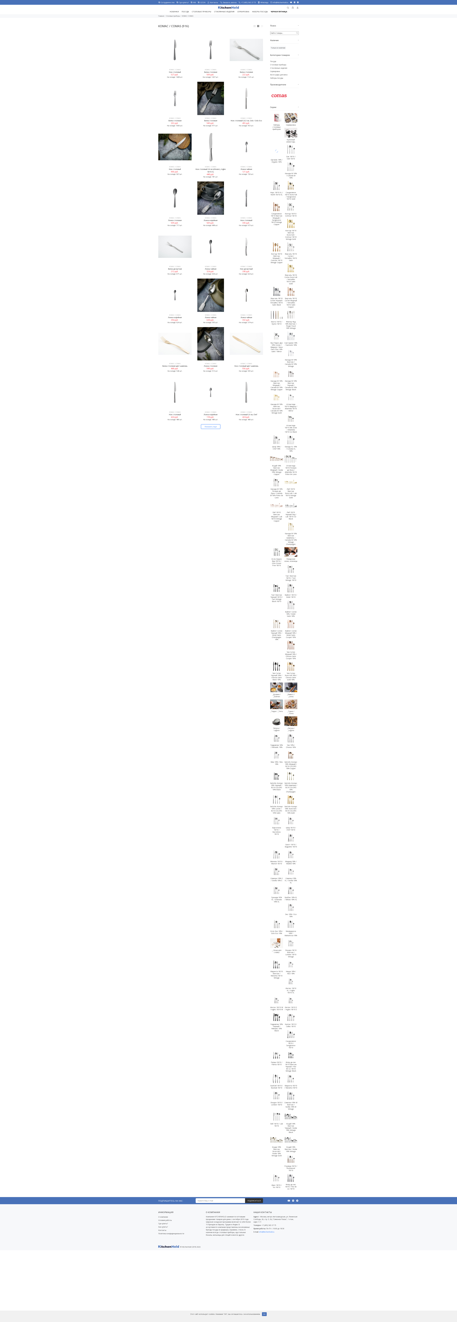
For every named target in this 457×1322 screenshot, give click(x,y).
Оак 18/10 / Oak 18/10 (291, 157)
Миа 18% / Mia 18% (277, 763)
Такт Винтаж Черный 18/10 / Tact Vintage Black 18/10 (277, 598)
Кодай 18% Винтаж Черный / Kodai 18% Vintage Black (291, 1128)
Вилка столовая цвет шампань (174, 366)
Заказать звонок (230, 2)
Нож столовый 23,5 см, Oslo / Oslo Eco (246, 120)
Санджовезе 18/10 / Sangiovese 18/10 (291, 1044)
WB (194, 2)
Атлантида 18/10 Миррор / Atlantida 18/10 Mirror (291, 407)
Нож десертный (246, 269)
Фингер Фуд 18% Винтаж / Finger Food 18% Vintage (291, 325)
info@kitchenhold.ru (280, 2)
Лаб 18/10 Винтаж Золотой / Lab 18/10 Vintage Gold (291, 493)
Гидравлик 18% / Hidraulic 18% (276, 746)
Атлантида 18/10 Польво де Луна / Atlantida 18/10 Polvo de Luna (291, 470)
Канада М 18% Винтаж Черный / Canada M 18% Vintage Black (291, 385)
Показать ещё (211, 427)
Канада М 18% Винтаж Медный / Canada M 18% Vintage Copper (277, 385)
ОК (264, 1314)
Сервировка (243, 11)
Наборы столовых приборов (277, 127)
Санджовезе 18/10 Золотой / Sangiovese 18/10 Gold (291, 195)
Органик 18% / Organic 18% (277, 161)
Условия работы (165, 1220)
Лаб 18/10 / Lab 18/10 (276, 1125)
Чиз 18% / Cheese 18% (291, 746)
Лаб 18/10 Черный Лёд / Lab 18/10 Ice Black (291, 515)
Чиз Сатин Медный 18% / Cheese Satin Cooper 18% (291, 655)
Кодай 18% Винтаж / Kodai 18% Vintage (291, 1149)
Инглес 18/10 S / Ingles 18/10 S (291, 1008)
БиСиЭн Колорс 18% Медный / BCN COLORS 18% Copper (291, 765)
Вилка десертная (175, 269)
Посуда (185, 11)
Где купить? (184, 2)
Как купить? (163, 1227)
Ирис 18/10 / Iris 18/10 (276, 1186)
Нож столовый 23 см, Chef (246, 414)
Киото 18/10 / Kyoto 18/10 (276, 323)
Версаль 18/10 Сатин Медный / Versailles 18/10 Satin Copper (291, 302)
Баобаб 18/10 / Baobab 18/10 (276, 1086)
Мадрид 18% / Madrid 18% (291, 862)
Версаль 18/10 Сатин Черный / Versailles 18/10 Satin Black (276, 301)
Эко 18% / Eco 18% (291, 915)
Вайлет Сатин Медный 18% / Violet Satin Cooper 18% (291, 634)
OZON (202, 2)
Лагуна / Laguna (276, 729)
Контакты (214, 2)
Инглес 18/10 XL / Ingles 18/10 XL (291, 990)
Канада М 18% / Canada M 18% (291, 175)
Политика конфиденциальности (171, 1233)
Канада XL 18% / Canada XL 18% (291, 449)
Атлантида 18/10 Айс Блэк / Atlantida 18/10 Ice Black (291, 428)
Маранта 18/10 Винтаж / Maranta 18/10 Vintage (276, 974)
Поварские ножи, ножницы (290, 560)
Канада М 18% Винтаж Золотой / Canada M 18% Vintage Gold (277, 408)
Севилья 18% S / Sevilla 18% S (277, 879)
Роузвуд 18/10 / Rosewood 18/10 (290, 1168)
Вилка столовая (210, 72)
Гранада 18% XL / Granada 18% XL (276, 899)
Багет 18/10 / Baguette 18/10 (291, 845)
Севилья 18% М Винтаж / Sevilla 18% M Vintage (290, 1105)
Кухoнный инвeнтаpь (290, 141)
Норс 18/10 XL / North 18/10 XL (276, 193)
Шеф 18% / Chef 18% (276, 448)
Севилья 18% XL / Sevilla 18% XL (291, 880)
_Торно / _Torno (290, 712)
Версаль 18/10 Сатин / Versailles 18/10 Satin (291, 257)
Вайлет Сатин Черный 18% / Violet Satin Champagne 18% (276, 635)
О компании (163, 1217)
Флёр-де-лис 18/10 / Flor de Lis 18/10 (291, 1186)
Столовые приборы (201, 11)
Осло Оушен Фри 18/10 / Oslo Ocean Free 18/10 (276, 562)
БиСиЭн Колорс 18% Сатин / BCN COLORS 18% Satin (276, 809)
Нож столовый (175, 72)
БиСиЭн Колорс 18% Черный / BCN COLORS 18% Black (276, 786)
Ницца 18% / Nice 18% (291, 972)
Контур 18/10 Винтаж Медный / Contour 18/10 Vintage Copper (277, 258)
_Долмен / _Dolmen (276, 695)
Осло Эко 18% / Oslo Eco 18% (276, 932)
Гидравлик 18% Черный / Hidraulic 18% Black (276, 1027)
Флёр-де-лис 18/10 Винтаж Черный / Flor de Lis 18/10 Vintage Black (291, 1066)
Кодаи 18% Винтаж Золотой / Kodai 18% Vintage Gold (277, 1151)
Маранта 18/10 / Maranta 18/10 (290, 1086)
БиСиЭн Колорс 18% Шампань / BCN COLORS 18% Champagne (291, 787)
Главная (161, 16)
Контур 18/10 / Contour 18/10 (291, 215)
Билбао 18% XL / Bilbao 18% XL (291, 898)
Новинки (174, 11)
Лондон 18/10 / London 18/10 (277, 1103)
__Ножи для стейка (276, 951)
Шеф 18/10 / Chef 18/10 (291, 829)
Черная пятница (279, 11)
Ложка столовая (175, 220)
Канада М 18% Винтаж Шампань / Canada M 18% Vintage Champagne (291, 538)
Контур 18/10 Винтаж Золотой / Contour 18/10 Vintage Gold (291, 234)
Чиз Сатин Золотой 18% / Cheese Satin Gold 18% (291, 676)
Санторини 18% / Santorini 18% (290, 344)
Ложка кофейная (210, 220)
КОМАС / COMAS (187, 16)
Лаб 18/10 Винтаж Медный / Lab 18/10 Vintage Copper (276, 516)
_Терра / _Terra (276, 711)
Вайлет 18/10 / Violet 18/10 (291, 596)
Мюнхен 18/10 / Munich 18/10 (276, 862)
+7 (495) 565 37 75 (248, 2)
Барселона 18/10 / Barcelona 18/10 (276, 831)
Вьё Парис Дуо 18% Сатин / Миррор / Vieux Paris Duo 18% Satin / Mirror (277, 347)
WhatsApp (264, 2)
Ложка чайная (246, 169)
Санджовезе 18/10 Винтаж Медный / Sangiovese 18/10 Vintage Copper (276, 219)
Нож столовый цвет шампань (246, 366)
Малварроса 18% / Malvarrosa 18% (291, 933)
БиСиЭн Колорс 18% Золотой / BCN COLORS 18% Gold (291, 809)
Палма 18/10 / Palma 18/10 (276, 1063)
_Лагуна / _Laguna (291, 729)
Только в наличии (278, 48)
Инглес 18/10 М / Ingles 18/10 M (276, 1008)
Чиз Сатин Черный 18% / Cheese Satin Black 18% (276, 676)
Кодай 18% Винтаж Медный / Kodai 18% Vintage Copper (276, 470)
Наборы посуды (260, 11)
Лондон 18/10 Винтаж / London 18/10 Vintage (290, 953)
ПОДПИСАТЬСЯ (254, 1201)
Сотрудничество (168, 2)
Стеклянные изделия (224, 11)
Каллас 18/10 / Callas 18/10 (291, 1025)
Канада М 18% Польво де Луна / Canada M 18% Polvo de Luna (276, 493)
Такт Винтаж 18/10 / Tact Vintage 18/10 (291, 578)
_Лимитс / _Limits (291, 695)
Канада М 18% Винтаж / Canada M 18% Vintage (291, 363)
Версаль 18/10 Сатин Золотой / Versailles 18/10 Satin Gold (291, 279)
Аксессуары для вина (278, 75)
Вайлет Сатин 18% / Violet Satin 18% (291, 614)
